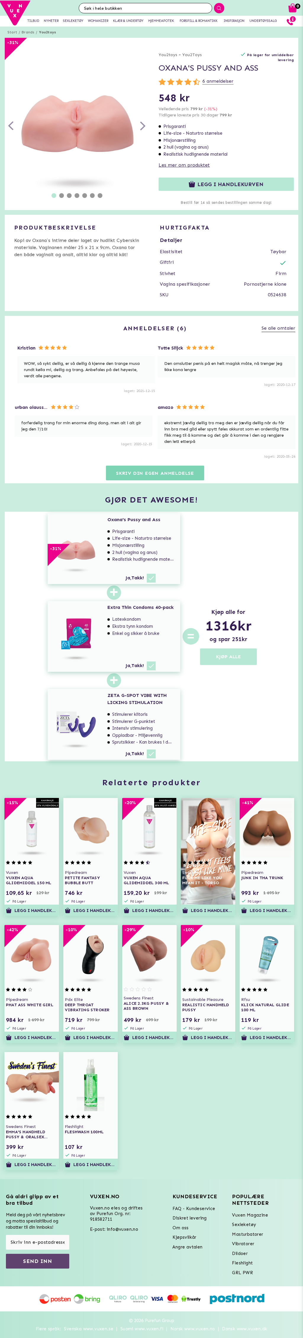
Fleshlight (242, 1263)
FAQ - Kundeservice (194, 1208)
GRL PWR (242, 1272)
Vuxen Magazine (250, 1215)
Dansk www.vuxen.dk (244, 1329)
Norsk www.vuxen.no (192, 1329)
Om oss (180, 1227)
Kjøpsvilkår (184, 1237)
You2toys (47, 32)
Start (12, 32)
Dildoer (240, 1253)
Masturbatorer (247, 1234)
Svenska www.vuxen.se (88, 1329)
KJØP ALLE (228, 656)
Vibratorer (243, 1243)
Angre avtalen (187, 1247)
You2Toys (192, 54)
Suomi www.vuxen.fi (141, 1329)
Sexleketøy (244, 1224)
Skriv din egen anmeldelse (155, 473)
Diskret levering (190, 1218)
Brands (28, 32)
